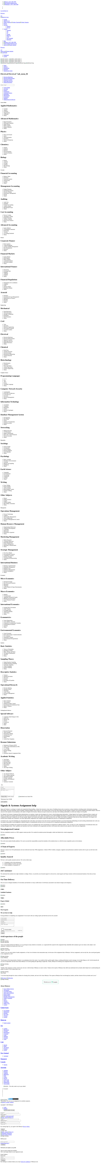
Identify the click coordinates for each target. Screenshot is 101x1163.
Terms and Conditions (9, 992)
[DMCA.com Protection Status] (13, 1099)
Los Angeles (6, 1010)
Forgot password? (9, 1116)
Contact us (6, 1002)
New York (6, 1014)
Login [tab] (5, 1107)
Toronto (5, 1064)
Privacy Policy (7, 994)
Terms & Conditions (25, 1161)
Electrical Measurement (9, 78)
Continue (3, 1144)
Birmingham (6, 1032)
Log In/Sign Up (4, 10)
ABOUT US (7, 21)
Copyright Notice (8, 991)
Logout (5, 56)
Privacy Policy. (26, 1126)
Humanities (6, 94)
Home (5, 65)
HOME (5, 19)
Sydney (5, 1077)
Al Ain (5, 1050)
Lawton (5, 1017)
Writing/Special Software (9, 99)
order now (6, 45)
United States (5, 1007)
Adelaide (6, 1070)
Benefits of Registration (9, 996)
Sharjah (5, 1045)
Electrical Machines (8, 77)
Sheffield (6, 1036)
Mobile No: (4, 1120)
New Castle (6, 1081)
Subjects (8, 26)
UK (7, 31)
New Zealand (10, 38)
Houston (6, 1013)
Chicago (5, 1015)
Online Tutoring (7, 22)
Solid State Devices (8, 81)
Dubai (5, 1046)
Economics (6, 97)
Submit (2, 933)
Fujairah (5, 1049)
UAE (8, 37)
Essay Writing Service (9, 988)
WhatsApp (9, 1133)
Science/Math (7, 87)
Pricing (5, 23)
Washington (6, 1011)
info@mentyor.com (12, 3)
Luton (5, 1039)
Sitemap (5, 1000)
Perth (5, 1075)
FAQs (5, 999)
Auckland (6, 1056)
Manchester (6, 1030)
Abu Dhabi (6, 1047)
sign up (2, 1129)
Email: (2, 1113)
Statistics (6, 98)
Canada (8, 34)
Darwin (5, 1078)
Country (5, 29)
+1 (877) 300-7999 (13, 4)
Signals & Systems (8, 79)
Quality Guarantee (8, 998)
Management (7, 95)
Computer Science (8, 93)
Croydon (6, 1031)
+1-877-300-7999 (12, 1)
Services (5, 25)
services (8, 27)
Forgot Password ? (5, 1143)
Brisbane (6, 1071)
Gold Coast (6, 1079)
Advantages (6, 990)
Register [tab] (5, 1108)
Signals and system (8, 70)
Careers (5, 1004)
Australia (9, 30)
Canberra (6, 1073)
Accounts (6, 89)
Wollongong (6, 1082)
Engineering (6, 68)
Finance (5, 90)
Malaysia (9, 35)
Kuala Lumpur (7, 1023)
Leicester (6, 1038)
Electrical (6, 69)
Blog (5, 41)
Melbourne (6, 1074)
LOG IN (2, 1116)
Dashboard (6, 55)
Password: (3, 1114)
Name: (2, 1119)
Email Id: (3, 1122)
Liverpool (6, 1034)
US (7, 33)
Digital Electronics (8, 82)
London (5, 1028)
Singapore (9, 39)
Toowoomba (6, 1083)
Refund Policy (7, 995)
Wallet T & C (7, 1003)
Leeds (5, 1035)
